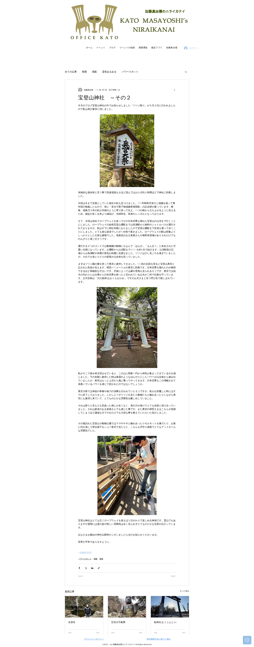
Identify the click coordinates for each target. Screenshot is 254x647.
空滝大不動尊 (118, 622)
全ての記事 (71, 71)
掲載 (94, 71)
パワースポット (130, 71)
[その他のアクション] (174, 89)
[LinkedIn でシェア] (92, 568)
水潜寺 (71, 622)
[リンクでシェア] (98, 568)
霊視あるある (109, 71)
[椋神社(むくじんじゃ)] (170, 606)
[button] (186, 72)
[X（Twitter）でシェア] (86, 568)
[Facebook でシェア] (79, 568)
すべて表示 (184, 591)
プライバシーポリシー (94, 639)
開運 (84, 71)
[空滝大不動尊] (127, 606)
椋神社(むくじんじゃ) (165, 622)
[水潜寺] (84, 606)
